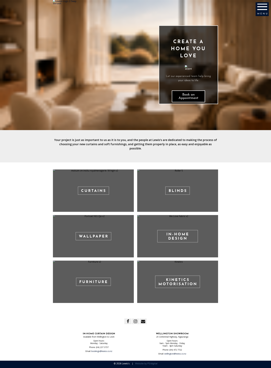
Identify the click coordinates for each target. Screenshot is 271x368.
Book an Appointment (188, 96)
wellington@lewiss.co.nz (175, 353)
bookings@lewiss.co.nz (101, 351)
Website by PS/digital (146, 363)
